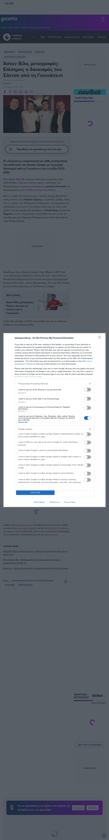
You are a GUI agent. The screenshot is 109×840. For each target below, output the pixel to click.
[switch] (87, 389)
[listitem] (54, 383)
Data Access (54, 502)
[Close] (100, 338)
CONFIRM (35, 493)
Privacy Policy (69, 502)
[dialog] (54, 420)
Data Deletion (39, 502)
